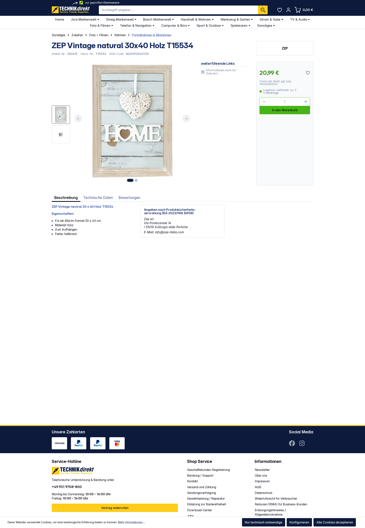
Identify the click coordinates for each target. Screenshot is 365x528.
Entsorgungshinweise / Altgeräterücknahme (270, 512)
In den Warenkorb (285, 110)
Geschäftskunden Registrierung (208, 470)
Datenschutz (263, 493)
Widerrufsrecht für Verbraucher (276, 498)
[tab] (66, 197)
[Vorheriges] (78, 118)
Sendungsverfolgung (201, 493)
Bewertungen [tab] (129, 198)
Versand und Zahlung (201, 487)
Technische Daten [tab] (98, 198)
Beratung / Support (200, 475)
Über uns (261, 475)
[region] (122, 124)
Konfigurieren (299, 522)
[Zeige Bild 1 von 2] (130, 180)
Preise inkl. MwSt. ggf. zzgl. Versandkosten (275, 82)
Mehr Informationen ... (131, 522)
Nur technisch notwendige (263, 522)
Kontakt (192, 481)
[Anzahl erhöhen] (305, 101)
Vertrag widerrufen (115, 508)
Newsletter (262, 470)
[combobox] (178, 10)
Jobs (190, 516)
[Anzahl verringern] (263, 101)
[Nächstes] (186, 118)
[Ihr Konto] (288, 10)
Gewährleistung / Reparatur (206, 498)
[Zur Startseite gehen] (71, 9)
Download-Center (199, 510)
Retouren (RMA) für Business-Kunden (281, 504)
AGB (258, 487)
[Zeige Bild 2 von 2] (136, 180)
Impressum (262, 481)
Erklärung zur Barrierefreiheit (206, 504)
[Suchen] (263, 10)
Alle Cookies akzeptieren (334, 522)
